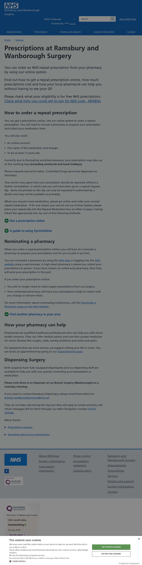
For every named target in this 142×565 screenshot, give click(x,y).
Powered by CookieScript (129, 563)
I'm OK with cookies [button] (111, 547)
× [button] (139, 539)
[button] (49, 561)
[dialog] (71, 550)
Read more (65, 558)
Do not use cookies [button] (111, 554)
